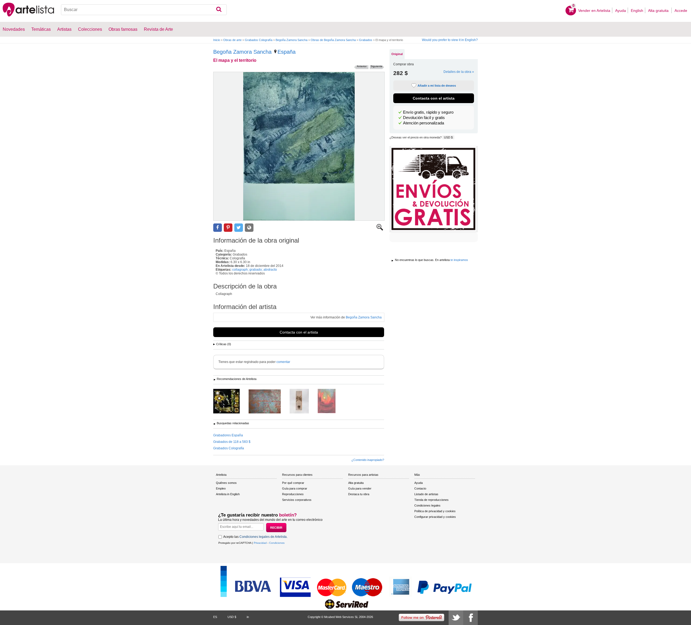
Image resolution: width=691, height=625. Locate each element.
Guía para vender (359, 488)
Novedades (14, 29)
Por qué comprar (293, 482)
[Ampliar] (380, 229)
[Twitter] (456, 617)
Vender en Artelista (594, 10)
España (286, 52)
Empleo (221, 488)
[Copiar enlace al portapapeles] (249, 227)
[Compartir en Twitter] (238, 227)
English (637, 10)
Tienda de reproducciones (431, 499)
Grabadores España (228, 435)
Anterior (362, 66)
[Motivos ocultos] (269, 401)
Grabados (365, 40)
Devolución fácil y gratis (424, 118)
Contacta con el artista (299, 332)
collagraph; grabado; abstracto (254, 269)
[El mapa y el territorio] (299, 146)
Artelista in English (228, 494)
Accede (681, 10)
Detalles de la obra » (458, 72)
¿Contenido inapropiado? (367, 459)
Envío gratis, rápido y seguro (428, 112)
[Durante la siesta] (303, 401)
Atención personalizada (423, 123)
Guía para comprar (294, 488)
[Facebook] (470, 617)
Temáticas (41, 29)
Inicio (216, 40)
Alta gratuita (659, 10)
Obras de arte (232, 40)
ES (215, 617)
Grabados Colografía (258, 40)
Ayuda (620, 10)
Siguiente (376, 66)
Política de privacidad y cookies (435, 511)
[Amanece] (331, 401)
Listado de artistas (426, 494)
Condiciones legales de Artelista (263, 537)
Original (397, 54)
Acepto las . (255, 537)
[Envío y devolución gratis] (433, 189)
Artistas (64, 29)
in (248, 617)
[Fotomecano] (230, 401)
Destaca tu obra (358, 494)
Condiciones (276, 542)
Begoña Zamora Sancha (291, 40)
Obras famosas (123, 29)
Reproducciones (293, 494)
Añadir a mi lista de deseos (437, 85)
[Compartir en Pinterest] (228, 227)
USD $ (448, 137)
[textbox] (144, 9)
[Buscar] (219, 9)
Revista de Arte (158, 29)
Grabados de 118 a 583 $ (231, 442)
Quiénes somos (226, 482)
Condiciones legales (427, 505)
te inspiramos (459, 259)
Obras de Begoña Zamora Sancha (333, 40)
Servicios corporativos (296, 499)
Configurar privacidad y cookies (435, 516)
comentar (283, 362)
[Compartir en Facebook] (217, 227)
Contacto (420, 488)
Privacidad (260, 542)
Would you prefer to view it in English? (450, 40)
